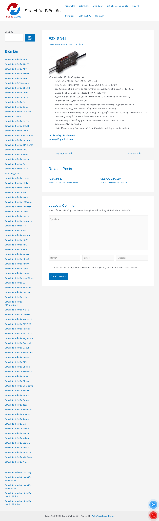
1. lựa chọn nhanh (75, 44)
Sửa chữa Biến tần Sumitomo (19, 386)
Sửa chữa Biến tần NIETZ (17, 309)
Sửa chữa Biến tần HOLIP (16, 197)
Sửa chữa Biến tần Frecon (17, 159)
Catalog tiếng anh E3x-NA (61, 139)
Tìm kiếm (9, 32)
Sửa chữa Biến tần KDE (16, 244)
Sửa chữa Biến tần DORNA (17, 130)
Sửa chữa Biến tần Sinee (16, 376)
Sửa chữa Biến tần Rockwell (18, 343)
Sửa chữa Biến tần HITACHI (17, 187)
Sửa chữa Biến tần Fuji (16, 164)
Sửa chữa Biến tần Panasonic (19, 319)
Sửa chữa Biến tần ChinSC (17, 88)
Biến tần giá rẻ (12, 173)
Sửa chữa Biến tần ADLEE (17, 64)
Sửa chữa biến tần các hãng (18, 472)
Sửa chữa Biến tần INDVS (17, 216)
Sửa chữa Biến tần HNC (16, 192)
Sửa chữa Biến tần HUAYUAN (18, 202)
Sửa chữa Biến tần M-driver (18, 287)
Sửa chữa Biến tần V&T (16, 424)
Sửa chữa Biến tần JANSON (18, 235)
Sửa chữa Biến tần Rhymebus (19, 338)
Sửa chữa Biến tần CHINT (17, 92)
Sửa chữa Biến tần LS (15, 283)
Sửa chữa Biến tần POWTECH (18, 324)
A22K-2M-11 (55, 178)
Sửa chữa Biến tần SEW (16, 362)
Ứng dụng (97, 6)
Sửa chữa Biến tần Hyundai (18, 206)
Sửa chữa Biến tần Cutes (16, 107)
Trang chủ (70, 6)
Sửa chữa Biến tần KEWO (17, 254)
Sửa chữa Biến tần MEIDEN (18, 292)
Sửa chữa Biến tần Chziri (16, 97)
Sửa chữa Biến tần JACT (16, 230)
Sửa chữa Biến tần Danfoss (18, 111)
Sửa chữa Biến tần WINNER (18, 452)
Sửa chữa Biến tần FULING (17, 168)
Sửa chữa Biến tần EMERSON (19, 140)
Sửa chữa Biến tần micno (17, 297)
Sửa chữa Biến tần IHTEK (17, 211)
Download (70, 16)
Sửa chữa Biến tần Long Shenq (19, 278)
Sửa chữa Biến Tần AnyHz (17, 83)
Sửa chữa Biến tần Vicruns (17, 443)
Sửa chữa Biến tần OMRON (17, 314)
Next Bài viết (135, 153)
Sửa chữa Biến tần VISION (17, 447)
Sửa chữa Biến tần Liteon (17, 273)
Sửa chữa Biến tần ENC (16, 149)
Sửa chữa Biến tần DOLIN (17, 126)
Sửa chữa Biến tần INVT (16, 225)
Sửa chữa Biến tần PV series (18, 333)
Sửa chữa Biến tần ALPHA (17, 73)
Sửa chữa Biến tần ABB (16, 59)
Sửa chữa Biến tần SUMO (17, 390)
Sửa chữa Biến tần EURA (16, 154)
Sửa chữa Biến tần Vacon (17, 428)
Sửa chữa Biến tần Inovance (18, 221)
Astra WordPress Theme (103, 516)
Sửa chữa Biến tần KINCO (17, 259)
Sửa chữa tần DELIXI (14, 116)
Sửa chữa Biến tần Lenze (16, 268)
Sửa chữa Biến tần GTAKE (17, 178)
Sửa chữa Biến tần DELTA (17, 121)
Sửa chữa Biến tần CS (15, 102)
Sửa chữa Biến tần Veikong (18, 438)
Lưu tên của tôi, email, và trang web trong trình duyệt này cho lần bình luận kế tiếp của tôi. (94, 267)
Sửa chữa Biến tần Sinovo (17, 381)
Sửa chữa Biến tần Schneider (19, 352)
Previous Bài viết (63, 153)
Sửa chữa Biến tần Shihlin (17, 367)
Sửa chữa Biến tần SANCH (17, 348)
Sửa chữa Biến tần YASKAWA (18, 457)
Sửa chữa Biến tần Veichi (17, 433)
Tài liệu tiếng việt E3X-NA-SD (62, 135)
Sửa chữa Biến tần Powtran (18, 328)
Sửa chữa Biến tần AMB (16, 78)
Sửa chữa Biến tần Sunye (17, 400)
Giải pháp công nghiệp (117, 6)
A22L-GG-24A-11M (110, 178)
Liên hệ (135, 6)
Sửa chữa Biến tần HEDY (16, 183)
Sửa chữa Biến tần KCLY (16, 240)
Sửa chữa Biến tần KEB (16, 249)
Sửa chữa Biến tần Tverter (17, 419)
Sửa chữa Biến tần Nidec (17, 462)
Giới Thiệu (84, 6)
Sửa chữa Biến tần (42, 10)
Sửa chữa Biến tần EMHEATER (19, 145)
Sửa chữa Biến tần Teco (16, 405)
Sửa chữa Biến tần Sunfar (17, 395)
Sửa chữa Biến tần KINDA (17, 263)
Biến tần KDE (85, 16)
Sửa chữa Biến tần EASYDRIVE (19, 135)
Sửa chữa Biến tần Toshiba (17, 414)
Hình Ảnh (99, 16)
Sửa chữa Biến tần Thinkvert (18, 409)
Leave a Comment (57, 44)
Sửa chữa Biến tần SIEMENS (18, 371)
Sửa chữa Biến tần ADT (16, 69)
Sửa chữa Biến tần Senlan (17, 357)
